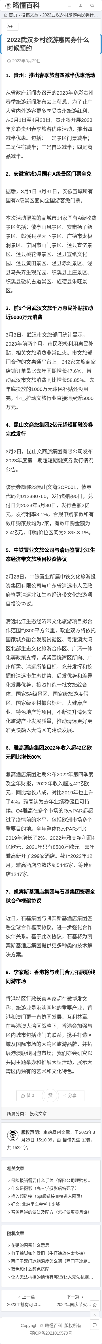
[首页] (94, 1304)
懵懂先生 (71, 1139)
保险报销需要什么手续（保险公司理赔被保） (53, 1180)
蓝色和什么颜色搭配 (30, 1269)
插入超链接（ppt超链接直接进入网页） (48, 1196)
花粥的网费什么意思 (30, 1245)
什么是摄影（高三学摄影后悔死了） (45, 1188)
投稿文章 (29, 14)
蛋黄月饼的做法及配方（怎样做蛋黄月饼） (51, 1212)
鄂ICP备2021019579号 (51, 1333)
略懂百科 (26, 5)
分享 (72, 1095)
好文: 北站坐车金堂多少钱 (35, 1204)
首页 (13, 14)
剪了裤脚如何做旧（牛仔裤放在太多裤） (49, 1253)
